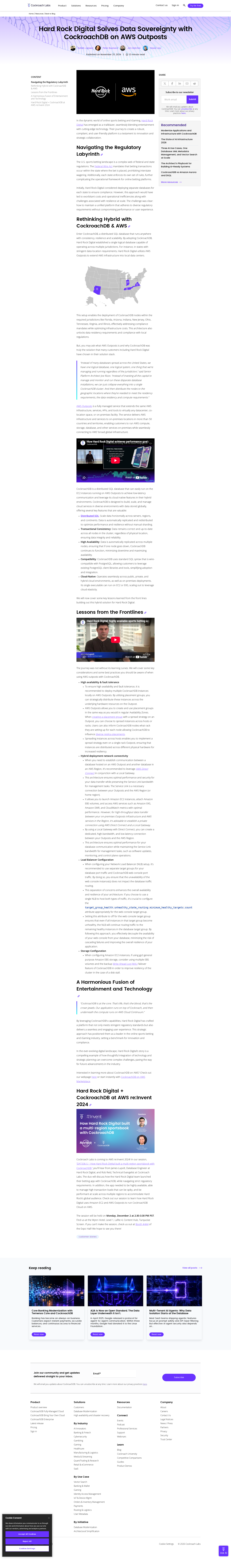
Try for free (195, 6)
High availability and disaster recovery (91, 1415)
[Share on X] (165, 83)
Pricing (33, 1427)
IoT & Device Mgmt (83, 1497)
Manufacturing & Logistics (86, 1452)
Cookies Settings (27, 1549)
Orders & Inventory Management (89, 1501)
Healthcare (79, 1448)
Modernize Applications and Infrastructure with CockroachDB (179, 132)
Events (120, 1420)
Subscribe (179, 1377)
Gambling (78, 1440)
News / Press (166, 1423)
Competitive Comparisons (129, 1457)
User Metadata (81, 1513)
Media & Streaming (83, 1456)
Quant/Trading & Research (86, 1460)
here (145, 1384)
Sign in (33, 1431)
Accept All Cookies (27, 1534)
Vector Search (80, 1481)
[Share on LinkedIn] (179, 83)
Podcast (121, 1424)
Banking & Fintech (82, 1432)
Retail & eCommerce (83, 1464)
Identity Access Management (87, 1493)
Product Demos (124, 1465)
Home (31, 14)
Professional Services (127, 1428)
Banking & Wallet (82, 1485)
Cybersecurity (80, 1436)
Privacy (163, 1431)
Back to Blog (50, 14)
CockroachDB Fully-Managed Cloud (47, 1411)
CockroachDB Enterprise (42, 1419)
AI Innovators (80, 1428)
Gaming (77, 1444)
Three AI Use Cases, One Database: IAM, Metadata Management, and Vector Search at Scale (179, 153)
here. (183, 113)
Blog (119, 1449)
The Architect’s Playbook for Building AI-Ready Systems (176, 165)
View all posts (189, 1267)
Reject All (27, 1541)
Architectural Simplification (86, 1531)
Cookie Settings (166, 1543)
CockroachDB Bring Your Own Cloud (47, 1415)
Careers (164, 1411)
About (163, 1407)
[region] (27, 1535)
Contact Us (165, 1415)
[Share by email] (187, 83)
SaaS (76, 1468)
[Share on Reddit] (194, 83)
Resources (39, 14)
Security (164, 1435)
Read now (39, 1334)
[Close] (49, 1518)
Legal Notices (166, 1419)
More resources (169, 182)
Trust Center (166, 1439)
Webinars (121, 1436)
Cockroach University (127, 1453)
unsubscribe (186, 109)
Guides (120, 1461)
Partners (164, 1427)
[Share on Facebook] (172, 83)
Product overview (38, 1407)
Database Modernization (85, 1411)
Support (121, 1432)
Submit (192, 99)
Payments (78, 1505)
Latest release (37, 1423)
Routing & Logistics (83, 1509)
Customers (79, 1407)
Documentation (124, 1407)
